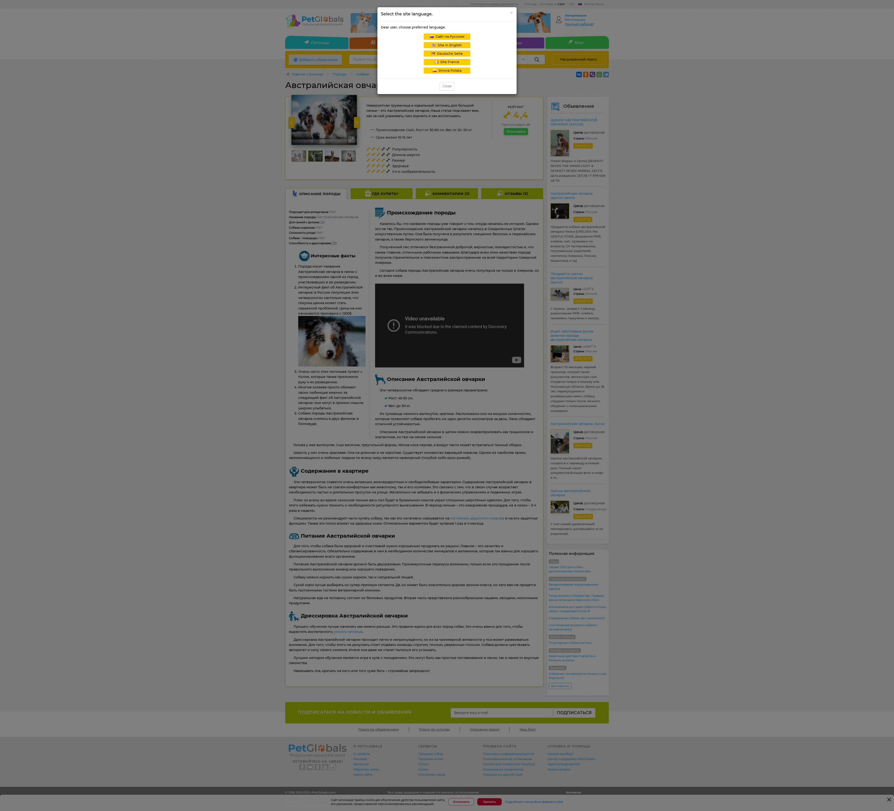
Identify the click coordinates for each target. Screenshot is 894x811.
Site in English (449, 45)
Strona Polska (449, 70)
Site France (448, 62)
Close (447, 86)
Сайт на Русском (449, 36)
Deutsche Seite (449, 53)
